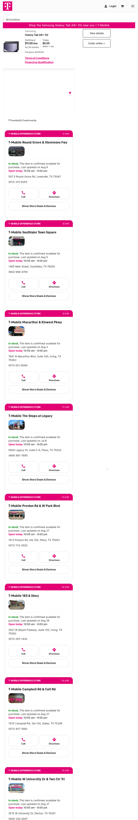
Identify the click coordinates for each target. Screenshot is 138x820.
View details (97, 33)
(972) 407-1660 (17, 728)
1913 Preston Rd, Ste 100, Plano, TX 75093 (34, 539)
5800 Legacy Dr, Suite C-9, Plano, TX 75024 (34, 450)
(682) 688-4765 (18, 271)
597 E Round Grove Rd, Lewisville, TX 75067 (34, 176)
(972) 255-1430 (17, 638)
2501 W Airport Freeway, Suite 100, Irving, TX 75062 (35, 631)
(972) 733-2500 (17, 545)
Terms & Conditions (37, 58)
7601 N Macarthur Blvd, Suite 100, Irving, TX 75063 (34, 358)
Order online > (96, 43)
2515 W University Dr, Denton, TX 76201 (32, 813)
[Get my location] (70, 93)
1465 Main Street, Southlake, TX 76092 (31, 266)
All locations (12, 19)
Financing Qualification (39, 62)
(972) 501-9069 (17, 365)
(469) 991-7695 (18, 455)
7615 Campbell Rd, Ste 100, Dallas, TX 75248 (35, 723)
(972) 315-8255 (17, 181)
